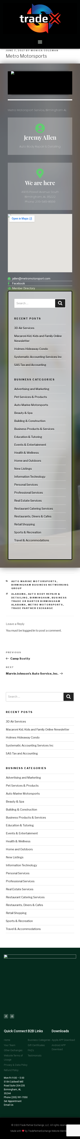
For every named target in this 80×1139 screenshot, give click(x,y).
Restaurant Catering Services (33, 508)
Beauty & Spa (23, 413)
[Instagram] (12, 1016)
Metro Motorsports (45, 604)
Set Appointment (13, 1101)
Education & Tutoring (28, 437)
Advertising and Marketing (31, 389)
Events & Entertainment (30, 444)
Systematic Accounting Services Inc (38, 357)
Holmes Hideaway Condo (31, 349)
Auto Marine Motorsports (31, 405)
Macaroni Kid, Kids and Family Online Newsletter (37, 729)
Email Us (8, 1105)
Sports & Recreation (27, 532)
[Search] (60, 303)
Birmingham (40, 597)
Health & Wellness (26, 452)
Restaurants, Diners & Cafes (32, 516)
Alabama (18, 594)
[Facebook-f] (6, 1016)
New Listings (23, 468)
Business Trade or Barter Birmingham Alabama (39, 601)
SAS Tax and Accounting (30, 365)
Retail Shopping (24, 524)
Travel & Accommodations (31, 540)
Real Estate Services (28, 500)
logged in (29, 630)
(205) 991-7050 (19, 1097)
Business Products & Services (34, 429)
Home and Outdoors (27, 460)
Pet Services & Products (30, 397)
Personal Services (26, 484)
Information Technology (29, 476)
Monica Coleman (44, 50)
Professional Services (28, 492)
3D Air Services (24, 328)
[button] (40, 42)
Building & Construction (29, 421)
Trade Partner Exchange (32, 608)
